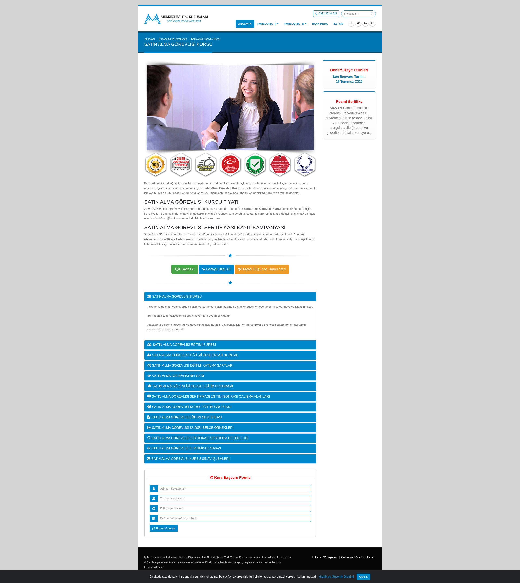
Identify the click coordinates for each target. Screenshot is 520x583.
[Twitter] (358, 23)
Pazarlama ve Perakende (173, 39)
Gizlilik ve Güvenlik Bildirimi (357, 557)
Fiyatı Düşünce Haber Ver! (264, 269)
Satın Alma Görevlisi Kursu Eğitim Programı (193, 386)
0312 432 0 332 (327, 13)
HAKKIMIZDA (320, 23)
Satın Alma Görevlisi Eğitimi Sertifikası (186, 417)
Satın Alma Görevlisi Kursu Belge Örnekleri (192, 427)
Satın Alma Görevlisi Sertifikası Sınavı (186, 448)
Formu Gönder (165, 528)
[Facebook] (351, 23)
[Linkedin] (365, 23)
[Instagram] (372, 23)
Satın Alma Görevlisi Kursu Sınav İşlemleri (190, 458)
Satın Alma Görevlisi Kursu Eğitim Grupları (191, 407)
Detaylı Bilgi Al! (218, 269)
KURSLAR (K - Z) (294, 23)
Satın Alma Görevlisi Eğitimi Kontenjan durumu (195, 355)
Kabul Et (363, 576)
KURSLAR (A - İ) (266, 23)
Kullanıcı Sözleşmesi (324, 557)
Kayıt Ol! (187, 269)
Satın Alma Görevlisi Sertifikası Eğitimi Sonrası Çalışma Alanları (211, 396)
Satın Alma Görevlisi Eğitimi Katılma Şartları (192, 365)
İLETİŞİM (338, 23)
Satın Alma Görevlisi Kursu (177, 296)
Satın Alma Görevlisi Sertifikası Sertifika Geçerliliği (199, 438)
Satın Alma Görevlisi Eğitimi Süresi (184, 344)
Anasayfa (245, 23)
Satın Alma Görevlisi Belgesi (178, 376)
